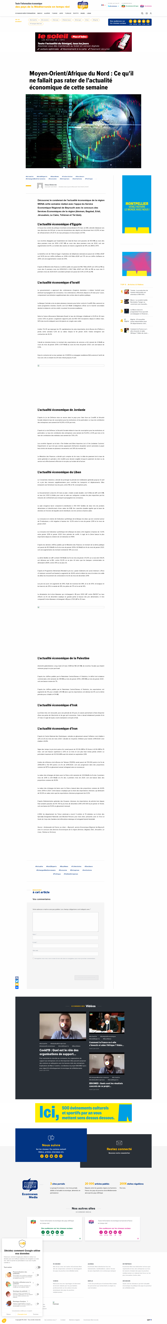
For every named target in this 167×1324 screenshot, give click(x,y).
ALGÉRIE (47, 13)
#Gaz (87, 20)
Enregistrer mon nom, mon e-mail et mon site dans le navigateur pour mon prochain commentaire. (65, 958)
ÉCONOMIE (56, 1264)
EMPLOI (90, 1281)
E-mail (35, 942)
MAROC (39, 13)
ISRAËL (82, 13)
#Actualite (33, 20)
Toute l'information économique (42, 5)
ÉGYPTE (75, 13)
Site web (35, 950)
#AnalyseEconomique (47, 1046)
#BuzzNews (55, 176)
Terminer (35, 1314)
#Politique (89, 179)
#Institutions (77, 179)
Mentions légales (74, 1320)
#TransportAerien (36, 23)
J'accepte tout (22, 1314)
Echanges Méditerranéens (25, 13)
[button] (4, 1320)
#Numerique (66, 20)
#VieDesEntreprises (71, 874)
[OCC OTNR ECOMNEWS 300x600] (149, 204)
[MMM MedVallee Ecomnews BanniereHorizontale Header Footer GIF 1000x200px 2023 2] (118, 42)
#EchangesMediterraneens (35, 179)
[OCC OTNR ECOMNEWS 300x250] (149, 264)
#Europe (55, 20)
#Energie (78, 20)
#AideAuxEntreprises (58, 1043)
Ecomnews (112, 6)
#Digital (95, 20)
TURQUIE (68, 13)
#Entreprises (64, 179)
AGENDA (91, 1264)
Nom (34, 934)
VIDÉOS (55, 1281)
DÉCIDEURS (126, 1281)
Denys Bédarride (51, 185)
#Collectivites (67, 176)
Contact (62, 1320)
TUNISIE (54, 13)
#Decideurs (80, 176)
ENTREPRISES (127, 1264)
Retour (9, 1314)
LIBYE (61, 13)
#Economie (45, 20)
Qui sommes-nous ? (50, 1320)
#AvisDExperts (42, 176)
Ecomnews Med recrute (91, 1320)
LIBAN (89, 13)
